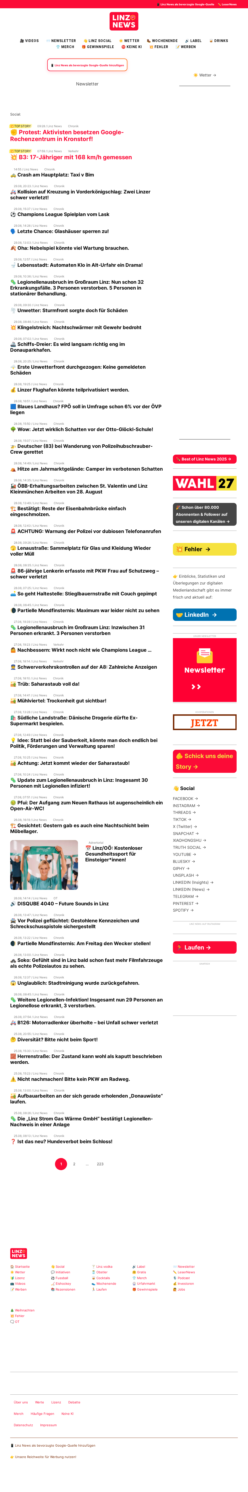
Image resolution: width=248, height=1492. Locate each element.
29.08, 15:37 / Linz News (30, 209)
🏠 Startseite (20, 1266)
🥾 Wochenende (162, 41)
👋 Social (57, 1266)
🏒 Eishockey (61, 1283)
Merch (18, 1414)
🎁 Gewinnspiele (98, 47)
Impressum (48, 1425)
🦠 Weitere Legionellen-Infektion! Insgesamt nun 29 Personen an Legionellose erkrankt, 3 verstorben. (86, 1003)
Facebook (33, 114)
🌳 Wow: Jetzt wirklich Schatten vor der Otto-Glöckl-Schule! (81, 429)
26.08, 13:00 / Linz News (31, 955)
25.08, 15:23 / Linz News (30, 1073)
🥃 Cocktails (101, 1278)
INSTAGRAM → (186, 805)
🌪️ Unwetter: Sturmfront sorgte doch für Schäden (69, 310)
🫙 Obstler (100, 1272)
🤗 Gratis (139, 1272)
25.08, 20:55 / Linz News (30, 1034)
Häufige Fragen (42, 1414)
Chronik (73, 126)
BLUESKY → (184, 861)
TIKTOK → (182, 819)
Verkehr (73, 151)
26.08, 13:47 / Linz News (30, 915)
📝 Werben (18, 1289)
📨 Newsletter (61, 41)
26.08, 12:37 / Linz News (30, 977)
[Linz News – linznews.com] (124, 20)
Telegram (75, 1359)
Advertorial (96, 842)
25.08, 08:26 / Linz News (30, 1113)
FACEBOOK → (185, 798)
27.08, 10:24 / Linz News (30, 774)
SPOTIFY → (183, 910)
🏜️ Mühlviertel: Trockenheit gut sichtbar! (58, 701)
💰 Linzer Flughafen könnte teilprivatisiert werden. (69, 390)
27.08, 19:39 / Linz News (30, 622)
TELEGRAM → (186, 896)
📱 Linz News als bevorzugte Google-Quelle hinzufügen (52, 1445)
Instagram (25, 114)
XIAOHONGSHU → (189, 840)
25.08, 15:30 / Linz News (30, 1051)
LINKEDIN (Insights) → (193, 882)
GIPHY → (181, 868)
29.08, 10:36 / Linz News (30, 276)
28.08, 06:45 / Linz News (31, 605)
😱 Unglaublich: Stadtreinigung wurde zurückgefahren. (75, 983)
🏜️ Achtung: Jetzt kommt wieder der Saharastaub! (70, 763)
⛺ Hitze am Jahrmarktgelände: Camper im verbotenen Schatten (86, 469)
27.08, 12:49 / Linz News (30, 735)
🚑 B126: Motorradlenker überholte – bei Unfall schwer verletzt (84, 1022)
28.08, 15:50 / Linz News (30, 423)
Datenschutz (23, 1425)
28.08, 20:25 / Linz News (30, 361)
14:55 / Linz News (26, 169)
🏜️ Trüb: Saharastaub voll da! (44, 684)
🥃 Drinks (218, 41)
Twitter (56, 114)
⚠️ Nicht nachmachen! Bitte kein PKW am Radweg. (70, 1079)
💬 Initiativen (60, 1272)
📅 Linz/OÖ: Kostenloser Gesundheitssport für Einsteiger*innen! (113, 854)
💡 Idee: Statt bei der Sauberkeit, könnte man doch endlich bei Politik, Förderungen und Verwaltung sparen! (83, 743)
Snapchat (71, 114)
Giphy (67, 1359)
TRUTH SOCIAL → (189, 847)
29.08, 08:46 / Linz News (31, 322)
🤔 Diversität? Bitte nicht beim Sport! (54, 1039)
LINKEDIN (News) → (191, 889)
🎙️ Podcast (181, 1278)
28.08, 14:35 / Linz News (30, 480)
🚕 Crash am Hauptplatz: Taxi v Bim (52, 175)
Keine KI (67, 1414)
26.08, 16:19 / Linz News (30, 820)
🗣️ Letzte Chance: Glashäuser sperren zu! (59, 231)
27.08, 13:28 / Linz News (30, 712)
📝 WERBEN (186, 47)
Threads (40, 114)
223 (101, 1163)
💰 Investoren (183, 1283)
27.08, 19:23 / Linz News (30, 644)
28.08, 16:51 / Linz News (30, 401)
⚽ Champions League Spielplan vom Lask (59, 214)
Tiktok (64, 114)
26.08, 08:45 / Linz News (31, 994)
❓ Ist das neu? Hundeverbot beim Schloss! (61, 1141)
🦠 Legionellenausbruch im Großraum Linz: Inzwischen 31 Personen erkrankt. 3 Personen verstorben (77, 630)
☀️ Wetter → (204, 75)
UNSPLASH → (186, 875)
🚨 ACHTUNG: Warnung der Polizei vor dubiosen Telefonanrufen (85, 531)
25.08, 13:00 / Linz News (31, 1090)
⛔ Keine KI (131, 47)
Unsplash (83, 1359)
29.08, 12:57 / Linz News (30, 259)
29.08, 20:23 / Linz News (31, 186)
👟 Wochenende (104, 1283)
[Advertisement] (87, 1205)
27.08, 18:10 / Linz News (30, 678)
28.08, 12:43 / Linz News (30, 525)
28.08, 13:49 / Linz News (30, 503)
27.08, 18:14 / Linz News (30, 661)
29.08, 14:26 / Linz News (30, 225)
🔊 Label (193, 41)
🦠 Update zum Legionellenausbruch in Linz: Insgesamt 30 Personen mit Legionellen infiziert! (79, 783)
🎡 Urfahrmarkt (143, 1283)
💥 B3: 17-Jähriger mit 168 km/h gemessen (71, 157)
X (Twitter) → (185, 826)
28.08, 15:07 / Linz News (30, 440)
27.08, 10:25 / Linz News (30, 757)
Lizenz (56, 1402)
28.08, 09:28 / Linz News (30, 542)
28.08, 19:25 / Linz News (30, 384)
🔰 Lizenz (17, 1278)
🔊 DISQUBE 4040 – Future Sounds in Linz (59, 904)
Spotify (79, 114)
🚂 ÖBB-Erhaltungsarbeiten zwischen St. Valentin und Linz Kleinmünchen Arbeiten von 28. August (78, 489)
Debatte (74, 1402)
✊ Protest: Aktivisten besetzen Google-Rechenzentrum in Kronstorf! (67, 136)
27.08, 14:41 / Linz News (30, 695)
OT (56, 898)
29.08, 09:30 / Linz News (31, 305)
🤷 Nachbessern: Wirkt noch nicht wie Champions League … (81, 650)
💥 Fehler (158, 47)
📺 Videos (17, 1283)
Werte (39, 1402)
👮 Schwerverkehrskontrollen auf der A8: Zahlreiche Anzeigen (83, 667)
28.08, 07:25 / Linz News (30, 588)
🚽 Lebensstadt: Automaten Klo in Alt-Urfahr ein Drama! (76, 265)
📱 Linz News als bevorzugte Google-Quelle (185, 4)
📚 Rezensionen (63, 1289)
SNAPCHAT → (186, 833)
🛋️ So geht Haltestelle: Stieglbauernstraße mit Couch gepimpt (83, 594)
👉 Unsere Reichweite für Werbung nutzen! (43, 1457)
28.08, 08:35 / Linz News (31, 565)
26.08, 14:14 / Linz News (30, 898)
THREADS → (184, 812)
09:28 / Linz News (49, 126)
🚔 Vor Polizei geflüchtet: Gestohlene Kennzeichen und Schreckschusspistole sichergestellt (74, 923)
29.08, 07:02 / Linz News (31, 339)
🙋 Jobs (179, 1289)
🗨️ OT (14, 1322)
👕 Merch (65, 47)
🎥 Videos (29, 41)
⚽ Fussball (59, 1278)
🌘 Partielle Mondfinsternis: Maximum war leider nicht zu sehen (84, 610)
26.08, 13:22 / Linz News (30, 938)
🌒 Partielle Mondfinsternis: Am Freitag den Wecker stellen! (80, 943)
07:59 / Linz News (49, 151)
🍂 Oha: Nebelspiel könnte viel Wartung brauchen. (69, 248)
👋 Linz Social (97, 41)
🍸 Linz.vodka (102, 1266)
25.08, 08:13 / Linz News (30, 1136)
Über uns (21, 1402)
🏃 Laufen (99, 1289)
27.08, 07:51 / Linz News (30, 797)
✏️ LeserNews (227, 4)
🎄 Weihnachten (22, 1310)
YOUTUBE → (184, 854)
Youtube (48, 114)
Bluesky (87, 114)
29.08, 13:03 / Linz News (31, 242)
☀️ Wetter (129, 41)
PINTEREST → (186, 903)
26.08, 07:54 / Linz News (31, 1017)
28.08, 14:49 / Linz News (30, 463)
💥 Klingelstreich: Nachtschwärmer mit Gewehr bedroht (75, 327)
